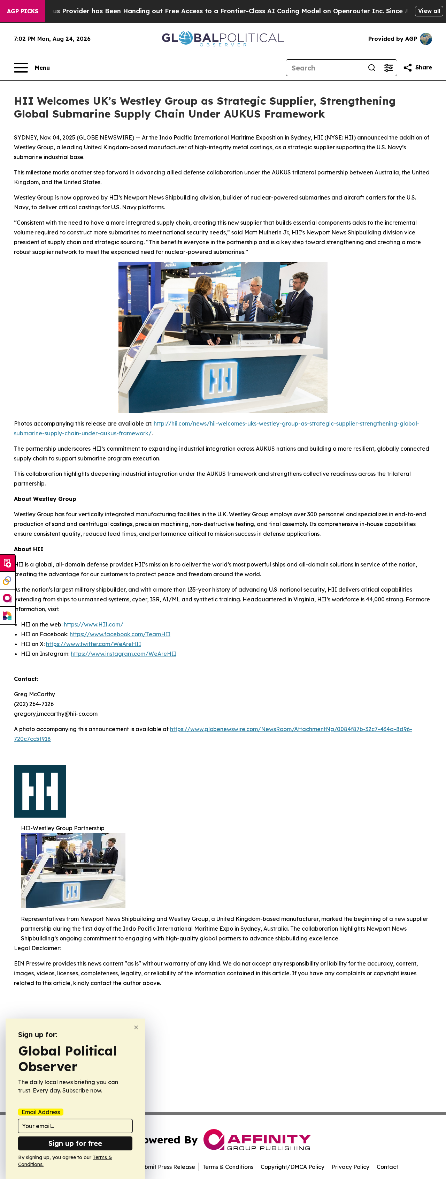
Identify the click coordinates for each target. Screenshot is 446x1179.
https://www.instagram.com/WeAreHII (123, 653)
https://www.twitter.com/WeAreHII (93, 643)
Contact (387, 1166)
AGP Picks (22, 11)
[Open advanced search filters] (388, 68)
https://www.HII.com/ (93, 624)
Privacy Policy (350, 1166)
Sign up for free (75, 1143)
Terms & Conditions (227, 1166)
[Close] (136, 1027)
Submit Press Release (166, 1166)
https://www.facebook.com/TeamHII (120, 634)
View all (429, 10)
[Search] (371, 68)
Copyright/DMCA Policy (292, 1166)
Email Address (41, 1112)
